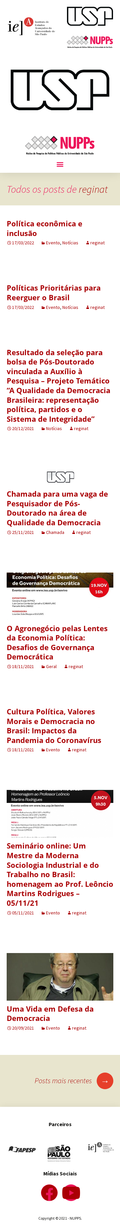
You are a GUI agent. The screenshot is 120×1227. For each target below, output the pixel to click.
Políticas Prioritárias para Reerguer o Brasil (54, 292)
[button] (60, 163)
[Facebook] (49, 1192)
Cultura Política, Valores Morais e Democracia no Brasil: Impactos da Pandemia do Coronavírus (54, 725)
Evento (53, 243)
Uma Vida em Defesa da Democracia (50, 1013)
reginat (93, 189)
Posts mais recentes (72, 1080)
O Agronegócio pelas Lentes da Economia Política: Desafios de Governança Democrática (57, 642)
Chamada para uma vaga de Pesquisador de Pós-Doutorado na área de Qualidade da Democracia (57, 508)
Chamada (55, 532)
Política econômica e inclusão (44, 228)
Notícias (70, 243)
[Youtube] (71, 1192)
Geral (51, 666)
